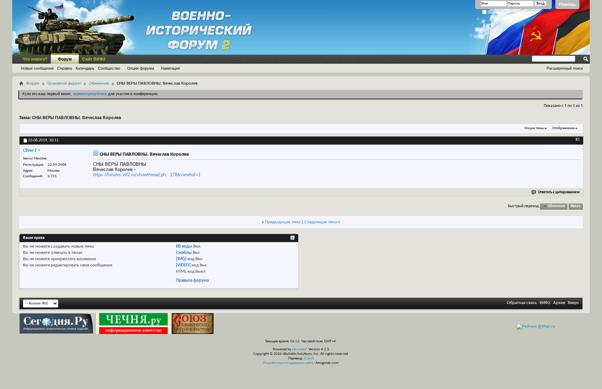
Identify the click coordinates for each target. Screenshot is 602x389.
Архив (559, 303)
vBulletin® (300, 349)
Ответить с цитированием (559, 192)
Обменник (99, 83)
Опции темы (534, 128)
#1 (578, 140)
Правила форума (192, 280)
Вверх (575, 206)
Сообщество (109, 68)
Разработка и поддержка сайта (288, 363)
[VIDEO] (183, 265)
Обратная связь (522, 303)
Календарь (85, 68)
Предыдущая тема (282, 222)
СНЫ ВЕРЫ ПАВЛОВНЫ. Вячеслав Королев (76, 117)
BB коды (184, 246)
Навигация (170, 68)
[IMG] (181, 259)
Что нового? (35, 59)
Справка (64, 68)
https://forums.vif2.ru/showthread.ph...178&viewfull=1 (147, 174)
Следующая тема (320, 222)
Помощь (567, 4)
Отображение (563, 128)
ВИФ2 (545, 303)
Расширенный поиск (565, 68)
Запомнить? (497, 12)
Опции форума (140, 68)
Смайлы (184, 252)
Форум (65, 59)
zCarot (309, 358)
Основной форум (64, 83)
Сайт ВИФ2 (94, 59)
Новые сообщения (37, 68)
